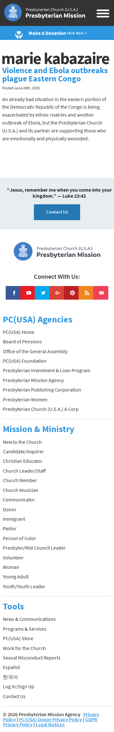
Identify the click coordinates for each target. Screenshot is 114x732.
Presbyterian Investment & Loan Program (46, 370)
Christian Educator (22, 461)
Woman (11, 567)
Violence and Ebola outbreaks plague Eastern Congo (55, 74)
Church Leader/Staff (24, 471)
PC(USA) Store (18, 638)
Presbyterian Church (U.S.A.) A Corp (41, 409)
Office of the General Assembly (35, 351)
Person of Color (19, 538)
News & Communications (29, 619)
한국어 (10, 677)
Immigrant (14, 519)
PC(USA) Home (18, 332)
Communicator (19, 499)
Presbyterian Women (25, 399)
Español (11, 667)
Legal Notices (50, 724)
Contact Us (57, 212)
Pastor (9, 528)
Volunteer (13, 557)
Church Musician (20, 490)
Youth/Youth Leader (24, 586)
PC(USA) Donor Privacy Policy (50, 719)
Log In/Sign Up (18, 686)
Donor (9, 509)
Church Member (20, 480)
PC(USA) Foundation (25, 361)
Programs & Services (25, 629)
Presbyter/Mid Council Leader (34, 547)
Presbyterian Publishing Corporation (42, 389)
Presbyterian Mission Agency (33, 380)
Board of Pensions (22, 341)
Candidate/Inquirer (23, 451)
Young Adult (15, 576)
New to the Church (22, 442)
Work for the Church (24, 648)
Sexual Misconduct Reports (31, 657)
